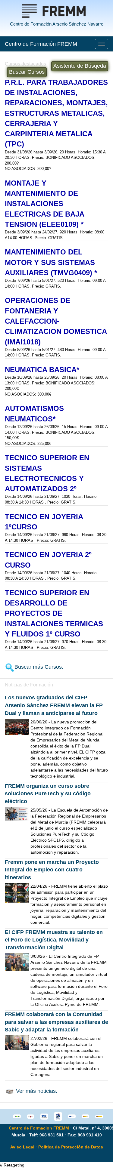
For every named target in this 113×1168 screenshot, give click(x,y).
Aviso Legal (22, 1147)
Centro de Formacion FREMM (39, 1128)
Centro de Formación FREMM (41, 44)
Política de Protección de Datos (70, 1147)
